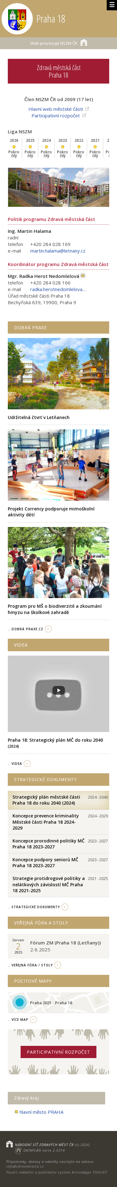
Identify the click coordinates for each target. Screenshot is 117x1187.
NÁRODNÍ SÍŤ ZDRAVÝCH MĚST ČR (44, 1144)
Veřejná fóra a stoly (41, 923)
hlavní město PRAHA (41, 1112)
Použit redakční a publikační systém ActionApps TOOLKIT (56, 1172)
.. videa (15, 763)
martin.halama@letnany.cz (57, 251)
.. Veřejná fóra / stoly (30, 965)
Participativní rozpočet (56, 115)
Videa (21, 645)
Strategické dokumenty (45, 779)
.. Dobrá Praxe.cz (25, 629)
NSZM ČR (53, 43)
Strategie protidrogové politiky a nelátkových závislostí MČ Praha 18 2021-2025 (48, 884)
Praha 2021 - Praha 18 (51, 1002)
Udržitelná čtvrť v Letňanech (39, 417)
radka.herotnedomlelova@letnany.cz (58, 289)
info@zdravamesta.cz (25, 1166)
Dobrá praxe (30, 327)
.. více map (18, 1019)
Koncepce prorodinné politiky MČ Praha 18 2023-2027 (48, 844)
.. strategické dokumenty (34, 907)
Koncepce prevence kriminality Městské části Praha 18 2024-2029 (45, 822)
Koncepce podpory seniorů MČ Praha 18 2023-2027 (45, 863)
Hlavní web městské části (55, 109)
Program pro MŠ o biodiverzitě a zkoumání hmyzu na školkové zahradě (55, 609)
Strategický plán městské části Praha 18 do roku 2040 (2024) (46, 800)
